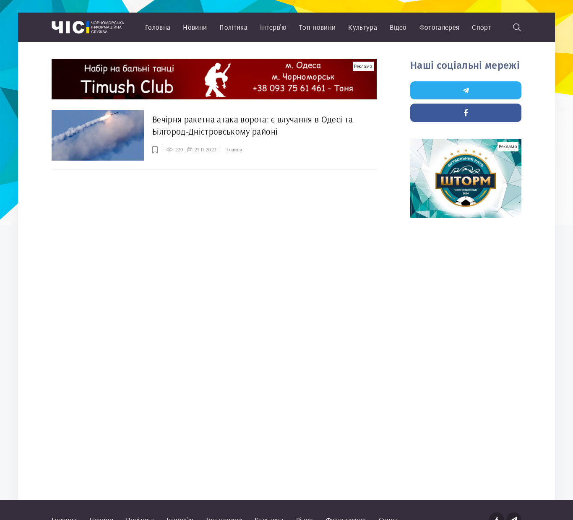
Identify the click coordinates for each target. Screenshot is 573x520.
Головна (157, 27)
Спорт (481, 27)
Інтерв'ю (273, 27)
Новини (195, 27)
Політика (233, 27)
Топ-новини (317, 27)
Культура (362, 27)
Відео (398, 27)
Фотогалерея (439, 27)
